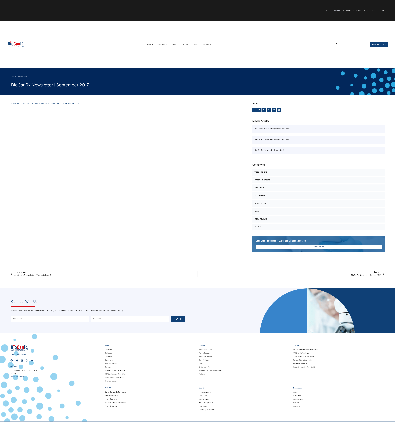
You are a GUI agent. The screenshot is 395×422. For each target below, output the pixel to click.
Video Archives (204, 399)
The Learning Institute (206, 403)
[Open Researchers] (166, 44)
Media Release (260, 219)
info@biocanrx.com (17, 377)
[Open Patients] (189, 44)
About (107, 345)
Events (359, 11)
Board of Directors (111, 363)
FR (383, 11)
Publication (297, 396)
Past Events (259, 196)
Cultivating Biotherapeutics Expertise (305, 349)
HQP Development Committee (115, 374)
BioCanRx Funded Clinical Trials (115, 402)
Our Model (108, 356)
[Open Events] (199, 44)
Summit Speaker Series (207, 410)
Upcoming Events (262, 180)
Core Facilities (204, 360)
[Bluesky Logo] (16, 360)
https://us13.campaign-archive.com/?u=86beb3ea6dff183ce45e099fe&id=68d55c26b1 (44, 103)
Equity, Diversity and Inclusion (114, 377)
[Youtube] (32, 360)
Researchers (203, 345)
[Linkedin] (21, 360)
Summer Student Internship (302, 360)
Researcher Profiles (205, 356)
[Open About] (152, 44)
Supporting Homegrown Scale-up (210, 370)
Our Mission (109, 349)
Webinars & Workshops (301, 353)
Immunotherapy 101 (111, 395)
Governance (109, 360)
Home (13, 76)
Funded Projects (204, 353)
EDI (327, 11)
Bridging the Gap (204, 367)
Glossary (296, 403)
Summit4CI (371, 11)
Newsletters (22, 76)
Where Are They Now (300, 363)
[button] (337, 44)
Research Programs (205, 349)
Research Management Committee (116, 370)
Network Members (111, 381)
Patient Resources (111, 406)
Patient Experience (111, 399)
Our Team (108, 367)
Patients (108, 388)
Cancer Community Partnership (115, 392)
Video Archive (260, 172)
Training (296, 345)
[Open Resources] (212, 44)
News (348, 11)
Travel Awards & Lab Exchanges (303, 356)
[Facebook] (11, 360)
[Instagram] (26, 360)
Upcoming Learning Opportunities (304, 367)
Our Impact (108, 353)
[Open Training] (178, 44)
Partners (337, 11)
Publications (260, 188)
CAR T (201, 363)
